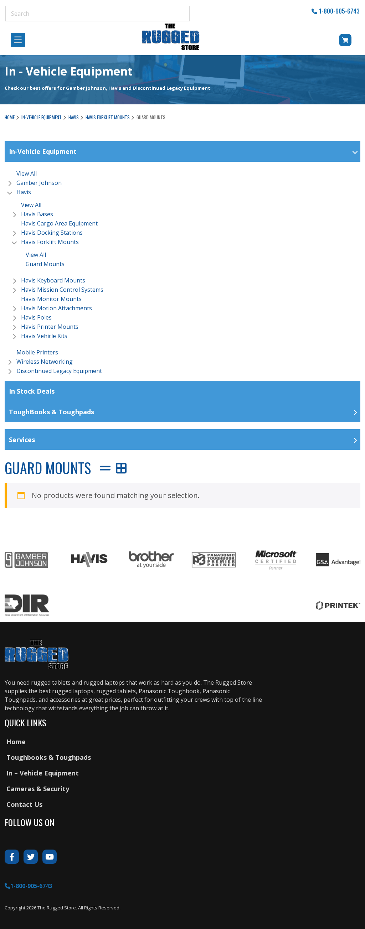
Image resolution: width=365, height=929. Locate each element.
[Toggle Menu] (20, 40)
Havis (73, 117)
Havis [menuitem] (23, 192)
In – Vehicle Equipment (42, 773)
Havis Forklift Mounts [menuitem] (50, 242)
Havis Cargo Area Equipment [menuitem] (59, 223)
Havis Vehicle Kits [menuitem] (44, 336)
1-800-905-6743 (339, 11)
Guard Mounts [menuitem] (45, 264)
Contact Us (24, 804)
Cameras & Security (37, 788)
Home (10, 117)
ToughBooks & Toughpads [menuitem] (51, 412)
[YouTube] (49, 857)
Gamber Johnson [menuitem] (39, 183)
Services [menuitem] (22, 439)
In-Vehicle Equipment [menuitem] (43, 151)
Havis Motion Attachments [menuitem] (56, 308)
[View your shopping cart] (335, 41)
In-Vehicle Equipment (41, 117)
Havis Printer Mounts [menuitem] (49, 326)
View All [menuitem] (26, 173)
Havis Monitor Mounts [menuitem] (51, 299)
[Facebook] (12, 857)
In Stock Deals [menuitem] (32, 391)
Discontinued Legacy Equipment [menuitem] (59, 371)
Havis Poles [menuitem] (36, 317)
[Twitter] (31, 857)
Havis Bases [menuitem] (37, 214)
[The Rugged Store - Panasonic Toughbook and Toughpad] (171, 36)
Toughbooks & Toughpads (48, 757)
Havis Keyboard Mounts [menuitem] (53, 280)
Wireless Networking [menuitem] (44, 361)
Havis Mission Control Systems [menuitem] (62, 289)
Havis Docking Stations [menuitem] (52, 232)
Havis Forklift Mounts (108, 117)
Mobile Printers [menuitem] (37, 352)
